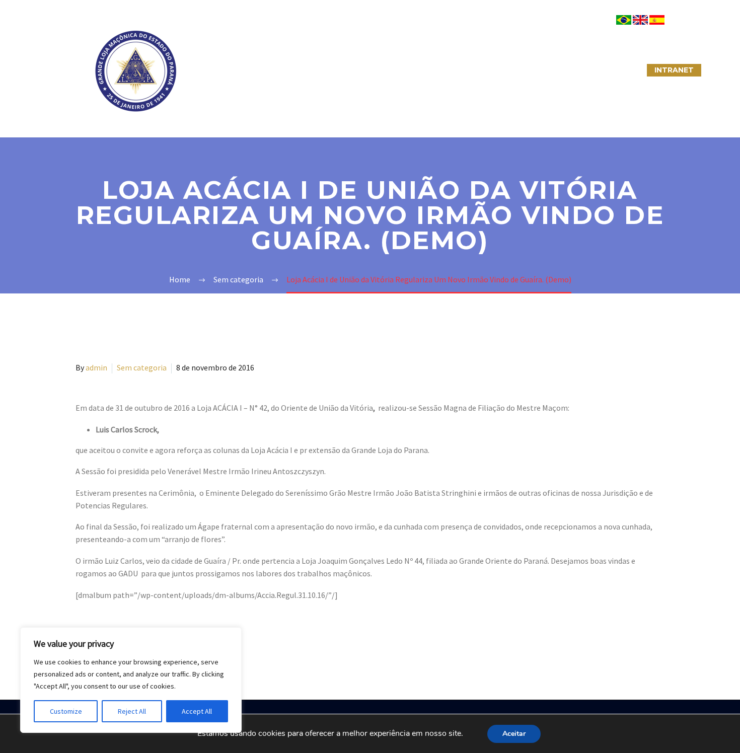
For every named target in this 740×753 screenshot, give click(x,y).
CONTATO (486, 69)
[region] (131, 680)
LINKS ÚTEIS (548, 69)
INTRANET (674, 69)
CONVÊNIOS (613, 69)
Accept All (197, 711)
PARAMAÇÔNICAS (358, 69)
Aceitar (514, 733)
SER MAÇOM (282, 69)
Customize (66, 711)
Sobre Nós (217, 69)
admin (96, 367)
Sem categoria (142, 367)
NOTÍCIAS (429, 69)
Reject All (132, 711)
